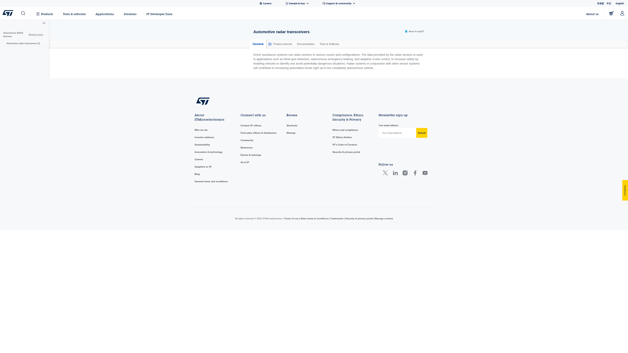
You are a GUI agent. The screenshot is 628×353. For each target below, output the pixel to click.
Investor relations (204, 137)
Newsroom (246, 147)
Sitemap (291, 133)
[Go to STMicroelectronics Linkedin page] (395, 173)
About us (592, 14)
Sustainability (202, 144)
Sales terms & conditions (314, 218)
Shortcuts (292, 125)
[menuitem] (24, 43)
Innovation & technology (208, 152)
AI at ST (245, 162)
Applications (105, 14)
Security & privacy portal (346, 152)
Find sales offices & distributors (259, 133)
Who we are (201, 130)
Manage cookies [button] (383, 218)
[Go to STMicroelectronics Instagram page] (405, 173)
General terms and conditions (211, 181)
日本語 (600, 3)
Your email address (388, 125)
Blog (197, 174)
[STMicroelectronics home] (8, 13)
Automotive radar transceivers (23, 43)
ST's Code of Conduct (344, 144)
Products (47, 14)
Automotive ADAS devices (13, 35)
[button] (23, 13)
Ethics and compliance (345, 130)
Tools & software (74, 14)
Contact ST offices (251, 125)
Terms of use (291, 218)
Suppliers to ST (203, 166)
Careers (199, 159)
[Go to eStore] (611, 13)
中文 (609, 3)
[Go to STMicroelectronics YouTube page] (424, 173)
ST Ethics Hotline (342, 137)
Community (247, 140)
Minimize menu (36, 34)
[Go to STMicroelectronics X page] (386, 173)
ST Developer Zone (159, 14)
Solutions (130, 14)
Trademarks (337, 218)
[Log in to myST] (622, 13)
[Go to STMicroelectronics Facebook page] (414, 173)
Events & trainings (251, 155)
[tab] (258, 44)
